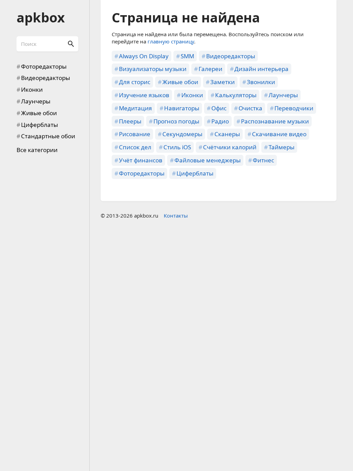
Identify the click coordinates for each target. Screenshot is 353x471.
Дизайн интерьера (261, 69)
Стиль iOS (177, 147)
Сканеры (227, 134)
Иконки (32, 89)
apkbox (41, 17)
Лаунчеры (35, 101)
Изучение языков (144, 95)
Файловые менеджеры (207, 160)
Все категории (37, 150)
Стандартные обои (48, 136)
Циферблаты (39, 125)
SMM (187, 56)
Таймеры (281, 147)
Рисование (134, 134)
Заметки (222, 82)
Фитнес (263, 160)
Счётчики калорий (229, 147)
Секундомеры (182, 134)
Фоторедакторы (44, 66)
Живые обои (39, 113)
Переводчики (293, 108)
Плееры (130, 121)
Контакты (176, 215)
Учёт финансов (140, 160)
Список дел (135, 147)
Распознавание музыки (275, 121)
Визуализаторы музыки (152, 69)
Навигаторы (181, 108)
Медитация (135, 108)
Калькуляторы (235, 95)
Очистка (250, 108)
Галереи (210, 69)
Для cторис (134, 82)
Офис (218, 108)
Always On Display (144, 56)
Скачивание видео (279, 134)
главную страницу (171, 41)
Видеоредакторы (45, 78)
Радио (220, 121)
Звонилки (261, 82)
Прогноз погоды (176, 121)
